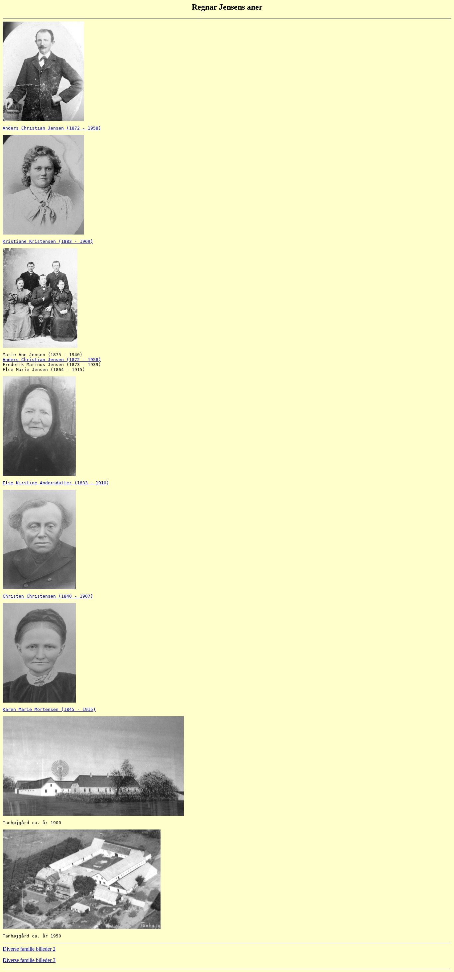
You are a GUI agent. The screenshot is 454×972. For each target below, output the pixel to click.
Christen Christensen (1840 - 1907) (48, 596)
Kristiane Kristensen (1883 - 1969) (48, 241)
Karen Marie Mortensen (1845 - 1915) (49, 709)
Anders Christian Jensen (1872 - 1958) (52, 128)
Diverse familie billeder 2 (29, 949)
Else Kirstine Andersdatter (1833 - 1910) (56, 482)
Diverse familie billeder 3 (29, 960)
